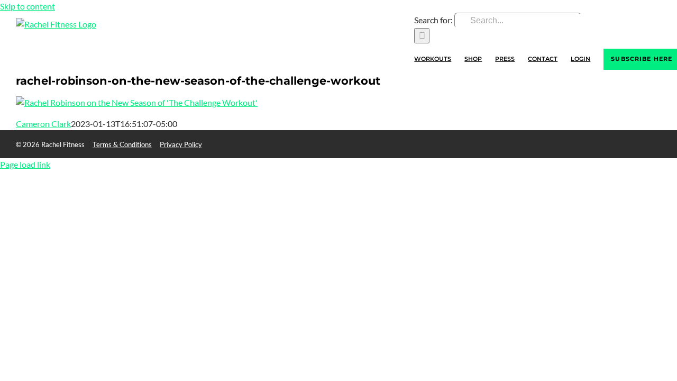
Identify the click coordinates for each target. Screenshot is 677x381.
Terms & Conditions (122, 144)
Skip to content (27, 6)
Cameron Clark (43, 124)
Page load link (25, 164)
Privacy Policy (181, 144)
